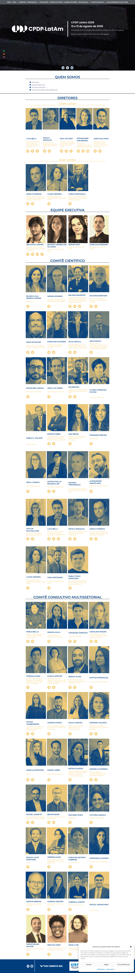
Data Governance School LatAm (117, 2)
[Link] (37, 151)
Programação (32, 2)
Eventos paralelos (97, 2)
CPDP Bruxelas (83, 2)
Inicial (9, 2)
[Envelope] (72, 67)
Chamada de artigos (56, 2)
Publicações (44, 2)
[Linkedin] (27, 151)
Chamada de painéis (70, 2)
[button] (131, 947)
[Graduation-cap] (49, 588)
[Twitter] (67, 67)
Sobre (14, 2)
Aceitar (88, 964)
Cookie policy (101, 969)
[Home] (63, 67)
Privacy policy (110, 969)
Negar (106, 964)
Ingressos (22, 2)
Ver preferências (124, 964)
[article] (99, 30)
